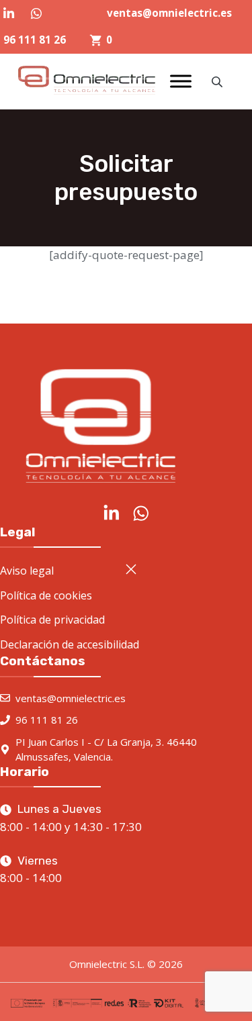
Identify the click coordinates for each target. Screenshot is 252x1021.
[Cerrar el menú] (131, 569)
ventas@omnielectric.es (169, 12)
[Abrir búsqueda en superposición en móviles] (218, 81)
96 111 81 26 (34, 39)
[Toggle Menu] (181, 81)
